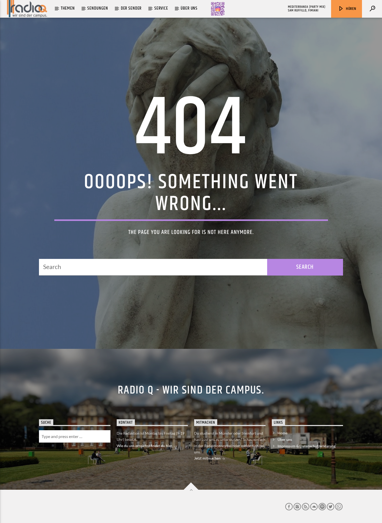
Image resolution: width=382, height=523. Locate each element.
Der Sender (131, 8)
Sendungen (97, 8)
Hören (350, 8)
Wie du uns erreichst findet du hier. (145, 445)
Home (282, 433)
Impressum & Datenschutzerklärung (306, 446)
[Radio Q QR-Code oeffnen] (218, 9)
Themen (68, 8)
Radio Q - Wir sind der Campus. (191, 390)
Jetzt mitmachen (207, 458)
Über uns (189, 8)
